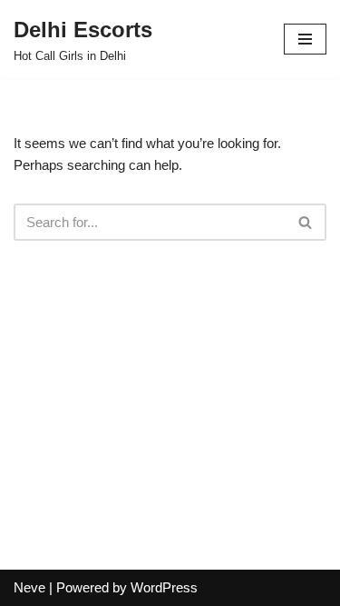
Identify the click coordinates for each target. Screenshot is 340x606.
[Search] (306, 222)
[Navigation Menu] (305, 39)
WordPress (164, 587)
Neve (29, 587)
